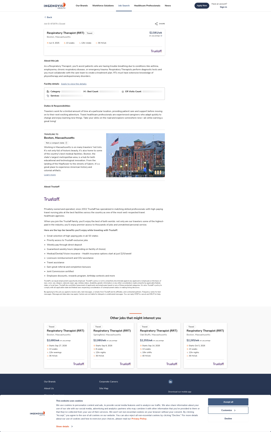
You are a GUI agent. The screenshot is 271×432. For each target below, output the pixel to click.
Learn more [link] (50, 174)
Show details (62, 426)
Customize (226, 410)
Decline (228, 418)
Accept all (228, 402)
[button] (56, 143)
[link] (55, 6)
